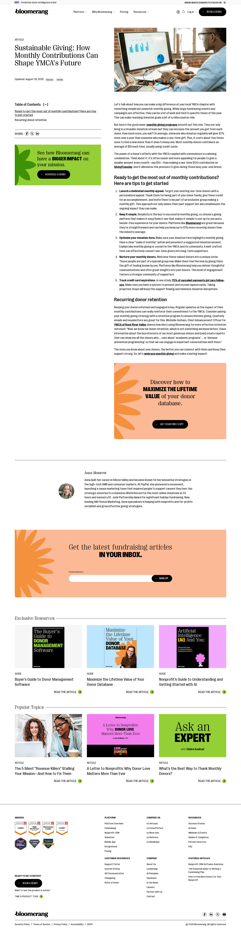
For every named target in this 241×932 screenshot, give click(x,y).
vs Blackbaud (153, 842)
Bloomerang (193, 223)
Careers (151, 887)
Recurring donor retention (31, 120)
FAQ (190, 846)
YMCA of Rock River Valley (130, 324)
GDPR (90, 924)
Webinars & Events (197, 832)
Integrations (111, 846)
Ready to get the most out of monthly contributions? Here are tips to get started (55, 113)
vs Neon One (153, 832)
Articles (192, 828)
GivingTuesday (123, 167)
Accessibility (77, 924)
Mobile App (110, 842)
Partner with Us (154, 891)
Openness (152, 878)
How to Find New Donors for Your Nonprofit (204, 878)
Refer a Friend (112, 882)
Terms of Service (41, 924)
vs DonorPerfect (155, 828)
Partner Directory (197, 842)
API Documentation (114, 873)
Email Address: (76, 572)
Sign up (163, 578)
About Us (151, 864)
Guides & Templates (198, 837)
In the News (152, 882)
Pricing (124, 11)
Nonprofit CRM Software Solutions (205, 864)
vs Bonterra (152, 837)
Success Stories (196, 823)
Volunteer (109, 837)
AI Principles (153, 873)
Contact (151, 896)
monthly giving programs (162, 124)
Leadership (152, 868)
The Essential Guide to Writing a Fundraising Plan (204, 870)
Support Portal (112, 864)
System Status (112, 868)
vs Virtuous (152, 823)
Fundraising (110, 828)
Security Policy (22, 924)
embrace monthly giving (159, 353)
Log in (191, 12)
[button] (80, 12)
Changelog (110, 878)
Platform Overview (114, 823)
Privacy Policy (60, 924)
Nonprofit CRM (112, 832)
